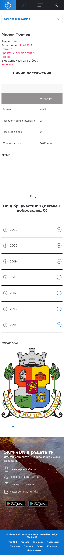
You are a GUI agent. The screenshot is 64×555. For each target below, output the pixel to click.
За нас (40, 546)
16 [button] (34, 431)
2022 (13, 230)
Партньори (53, 542)
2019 (13, 261)
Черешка (7, 64)
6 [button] (26, 426)
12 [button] (51, 426)
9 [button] (38, 426)
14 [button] (59, 426)
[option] (32, 383)
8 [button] (34, 426)
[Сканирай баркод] (24, 5)
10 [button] (42, 426)
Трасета (25, 542)
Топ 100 (12, 542)
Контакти (52, 546)
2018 (13, 277)
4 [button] (17, 426)
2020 (14, 245)
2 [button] (9, 426)
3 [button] (13, 426)
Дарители (15, 546)
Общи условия (33, 550)
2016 (13, 309)
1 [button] (5, 426)
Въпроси (28, 546)
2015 (13, 325)
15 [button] (30, 431)
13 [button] (55, 426)
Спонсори (38, 542)
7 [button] (30, 426)
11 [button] (46, 426)
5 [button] (21, 426)
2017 (13, 293)
